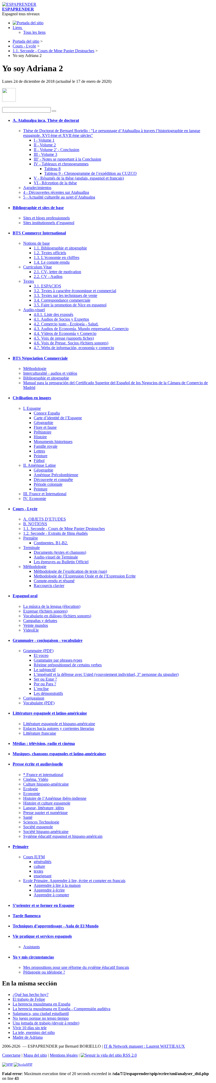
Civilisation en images (32, 398)
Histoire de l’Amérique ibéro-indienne (54, 798)
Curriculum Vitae (37, 267)
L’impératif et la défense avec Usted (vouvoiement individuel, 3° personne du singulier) (106, 674)
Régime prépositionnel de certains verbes (68, 665)
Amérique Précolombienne (56, 475)
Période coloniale (48, 484)
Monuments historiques (53, 441)
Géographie (43, 422)
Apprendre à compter (51, 895)
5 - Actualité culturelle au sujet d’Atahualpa (59, 197)
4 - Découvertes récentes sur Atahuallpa (56, 192)
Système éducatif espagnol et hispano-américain (62, 836)
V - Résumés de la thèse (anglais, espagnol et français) (79, 178)
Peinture (40, 456)
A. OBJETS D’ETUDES (44, 519)
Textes (28, 281)
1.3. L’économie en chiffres (56, 257)
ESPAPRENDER (18, 9)
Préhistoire (42, 432)
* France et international (43, 774)
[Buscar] (54, 111)
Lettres (39, 451)
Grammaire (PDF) (38, 650)
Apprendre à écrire (49, 890)
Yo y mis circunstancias (33, 957)
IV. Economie (34, 498)
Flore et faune (45, 427)
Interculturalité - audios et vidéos (50, 373)
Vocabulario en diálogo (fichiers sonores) (57, 616)
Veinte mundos (35, 625)
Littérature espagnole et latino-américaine (50, 713)
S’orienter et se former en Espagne (43, 905)
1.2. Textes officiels (50, 253)
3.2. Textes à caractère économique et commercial (75, 290)
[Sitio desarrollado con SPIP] (7, 1064)
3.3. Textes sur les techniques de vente (65, 295)
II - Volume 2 (45, 145)
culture (39, 866)
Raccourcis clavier (49, 585)
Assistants (31, 947)
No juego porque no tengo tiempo (41, 1018)
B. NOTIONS (35, 524)
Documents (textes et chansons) (60, 552)
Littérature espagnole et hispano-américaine (59, 723)
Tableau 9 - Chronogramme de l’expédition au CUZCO (90, 173)
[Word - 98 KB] (9, 100)
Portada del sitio (26, 41)
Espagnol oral (25, 596)
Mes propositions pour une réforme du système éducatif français (76, 967)
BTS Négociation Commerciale (40, 358)
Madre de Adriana (28, 1037)
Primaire (20, 846)
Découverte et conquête (53, 479)
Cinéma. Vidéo (35, 779)
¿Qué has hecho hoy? (30, 994)
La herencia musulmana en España (41, 1004)
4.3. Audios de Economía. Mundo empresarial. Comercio (81, 328)
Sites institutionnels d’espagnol (48, 222)
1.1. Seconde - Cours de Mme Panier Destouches (53, 51)
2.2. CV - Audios (48, 276)
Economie (31, 793)
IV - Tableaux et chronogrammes (61, 164)
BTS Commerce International (39, 233)
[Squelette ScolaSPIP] (23, 1064)
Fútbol (39, 460)
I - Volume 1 (44, 140)
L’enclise (41, 688)
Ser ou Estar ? (45, 679)
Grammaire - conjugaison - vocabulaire (47, 640)
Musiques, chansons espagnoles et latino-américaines (59, 754)
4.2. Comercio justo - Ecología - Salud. (66, 324)
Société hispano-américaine (45, 831)
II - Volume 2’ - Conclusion (56, 149)
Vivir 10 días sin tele (30, 1028)
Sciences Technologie (41, 822)
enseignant (42, 876)
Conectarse (11, 1055)
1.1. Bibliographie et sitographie (60, 248)
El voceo (41, 655)
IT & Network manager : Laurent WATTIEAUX (144, 1046)
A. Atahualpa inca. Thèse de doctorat (46, 120)
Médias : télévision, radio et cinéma (44, 743)
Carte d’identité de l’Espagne (58, 418)
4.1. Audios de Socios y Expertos (61, 319)
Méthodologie (34, 368)
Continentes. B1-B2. (51, 543)
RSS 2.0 (129, 1055)
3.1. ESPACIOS (47, 286)
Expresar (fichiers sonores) (45, 611)
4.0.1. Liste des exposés (53, 314)
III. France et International (44, 494)
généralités (42, 861)
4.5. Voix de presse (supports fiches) (64, 338)
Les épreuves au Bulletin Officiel (61, 562)
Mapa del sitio (35, 1055)
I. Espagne (32, 408)
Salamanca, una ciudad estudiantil (41, 1013)
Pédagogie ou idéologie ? (44, 972)
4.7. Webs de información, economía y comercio (74, 347)
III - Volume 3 (45, 154)
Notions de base (36, 243)
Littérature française (39, 733)
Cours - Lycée (24, 46)
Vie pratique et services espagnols (42, 936)
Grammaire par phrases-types (58, 660)
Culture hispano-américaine (46, 784)
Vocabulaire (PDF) (39, 703)
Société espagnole (38, 827)
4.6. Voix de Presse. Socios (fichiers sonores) (71, 343)
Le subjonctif (45, 669)
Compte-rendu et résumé (54, 581)
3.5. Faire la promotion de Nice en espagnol (70, 305)
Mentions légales (64, 1055)
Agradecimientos (37, 187)
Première (30, 538)
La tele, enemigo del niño (34, 1032)
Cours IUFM (34, 857)
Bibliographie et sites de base (38, 207)
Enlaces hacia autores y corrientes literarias (58, 728)
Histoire (40, 437)
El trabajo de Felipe (29, 999)
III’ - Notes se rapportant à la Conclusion (67, 159)
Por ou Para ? (45, 684)
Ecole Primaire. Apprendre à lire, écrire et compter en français (74, 880)
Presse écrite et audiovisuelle (38, 764)
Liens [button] (18, 27)
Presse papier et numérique (45, 812)
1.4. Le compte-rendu (52, 262)
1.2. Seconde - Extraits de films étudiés (55, 533)
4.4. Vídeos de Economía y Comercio (65, 333)
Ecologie (30, 789)
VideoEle (31, 630)
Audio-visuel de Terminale (56, 557)
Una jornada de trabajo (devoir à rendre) (46, 1023)
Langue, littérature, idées (43, 808)
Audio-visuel (34, 309)
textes (38, 871)
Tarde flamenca (27, 915)
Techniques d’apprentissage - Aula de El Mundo (56, 926)
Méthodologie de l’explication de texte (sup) (70, 571)
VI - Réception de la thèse (55, 183)
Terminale (31, 547)
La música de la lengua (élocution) (51, 606)
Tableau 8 (52, 168)
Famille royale (45, 446)
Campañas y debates (40, 620)
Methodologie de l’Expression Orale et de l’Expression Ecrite (85, 576)
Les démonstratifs (48, 693)
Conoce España (47, 413)
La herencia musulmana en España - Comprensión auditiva (61, 1009)
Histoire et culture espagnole (46, 803)
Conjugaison (33, 698)
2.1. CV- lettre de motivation (57, 271)
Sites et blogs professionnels (46, 218)
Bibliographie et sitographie (46, 378)
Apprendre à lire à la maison (57, 885)
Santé (27, 817)
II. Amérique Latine (39, 465)
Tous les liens (34, 32)
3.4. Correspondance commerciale (62, 300)
